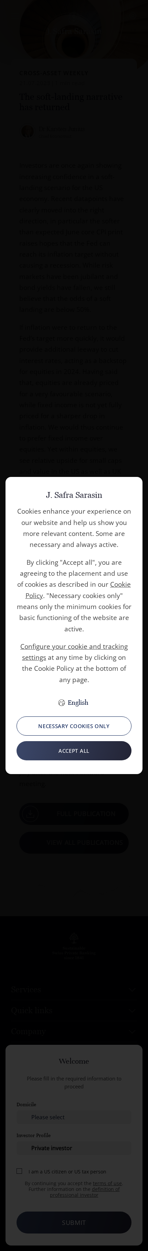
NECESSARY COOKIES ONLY (74, 726)
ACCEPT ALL (74, 750)
